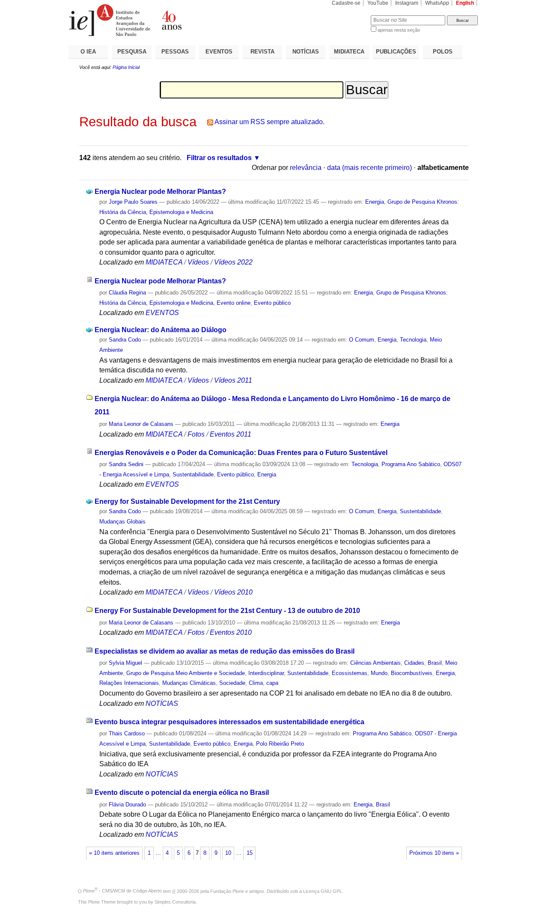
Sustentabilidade (193, 474)
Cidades (414, 663)
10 (228, 853)
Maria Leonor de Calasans (141, 424)
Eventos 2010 (231, 632)
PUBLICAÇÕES (396, 51)
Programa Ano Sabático (410, 464)
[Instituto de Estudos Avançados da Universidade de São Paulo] (171, 20)
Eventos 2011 (230, 434)
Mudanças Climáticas (189, 683)
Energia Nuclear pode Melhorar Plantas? (160, 191)
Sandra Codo (125, 339)
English (465, 3)
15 (250, 853)
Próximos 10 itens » (434, 853)
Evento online (233, 303)
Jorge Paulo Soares (133, 202)
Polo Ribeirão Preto (280, 744)
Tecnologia (413, 339)
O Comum (361, 339)
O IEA (88, 51)
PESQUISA (131, 51)
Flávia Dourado (127, 804)
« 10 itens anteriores (114, 853)
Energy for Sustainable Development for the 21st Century (187, 501)
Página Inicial (126, 67)
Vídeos (198, 262)
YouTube (377, 3)
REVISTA (262, 51)
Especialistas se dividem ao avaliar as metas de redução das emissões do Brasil (224, 651)
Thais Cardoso (127, 733)
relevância (306, 167)
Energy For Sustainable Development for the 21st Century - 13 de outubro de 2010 (227, 610)
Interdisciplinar (266, 673)
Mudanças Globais (122, 521)
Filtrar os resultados (219, 157)
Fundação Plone (227, 890)
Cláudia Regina (127, 292)
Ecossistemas (349, 673)
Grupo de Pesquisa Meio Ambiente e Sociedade (185, 673)
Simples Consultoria (175, 901)
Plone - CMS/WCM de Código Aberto (122, 890)
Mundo (379, 673)
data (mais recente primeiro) (369, 167)
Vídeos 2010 (233, 592)
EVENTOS (219, 51)
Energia (374, 202)
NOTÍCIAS (305, 51)
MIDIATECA (349, 51)
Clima (256, 683)
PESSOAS (175, 51)
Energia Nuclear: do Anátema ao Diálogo (160, 329)
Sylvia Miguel (125, 663)
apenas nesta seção (399, 30)
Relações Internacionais (129, 683)
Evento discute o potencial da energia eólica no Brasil (182, 792)
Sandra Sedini (126, 464)
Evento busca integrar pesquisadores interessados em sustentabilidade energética (229, 722)
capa (272, 683)
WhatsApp (437, 3)
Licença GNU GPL (322, 890)
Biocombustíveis (411, 673)
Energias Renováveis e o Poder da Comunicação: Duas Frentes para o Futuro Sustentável (241, 452)
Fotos (196, 434)
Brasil (435, 663)
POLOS (443, 51)
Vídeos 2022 (233, 262)
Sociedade (232, 683)
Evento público (272, 303)
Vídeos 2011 (233, 380)
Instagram (406, 3)
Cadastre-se (346, 3)
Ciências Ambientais (375, 663)
